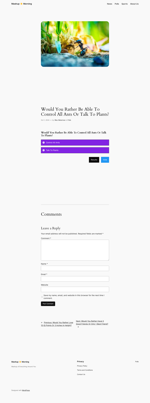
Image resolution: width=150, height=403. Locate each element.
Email (44, 274)
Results (94, 160)
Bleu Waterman (60, 120)
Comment (46, 238)
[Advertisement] (75, 89)
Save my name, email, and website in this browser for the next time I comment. (74, 296)
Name (44, 264)
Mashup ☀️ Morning (21, 3)
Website (44, 285)
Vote (105, 160)
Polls (69, 120)
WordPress (26, 390)
